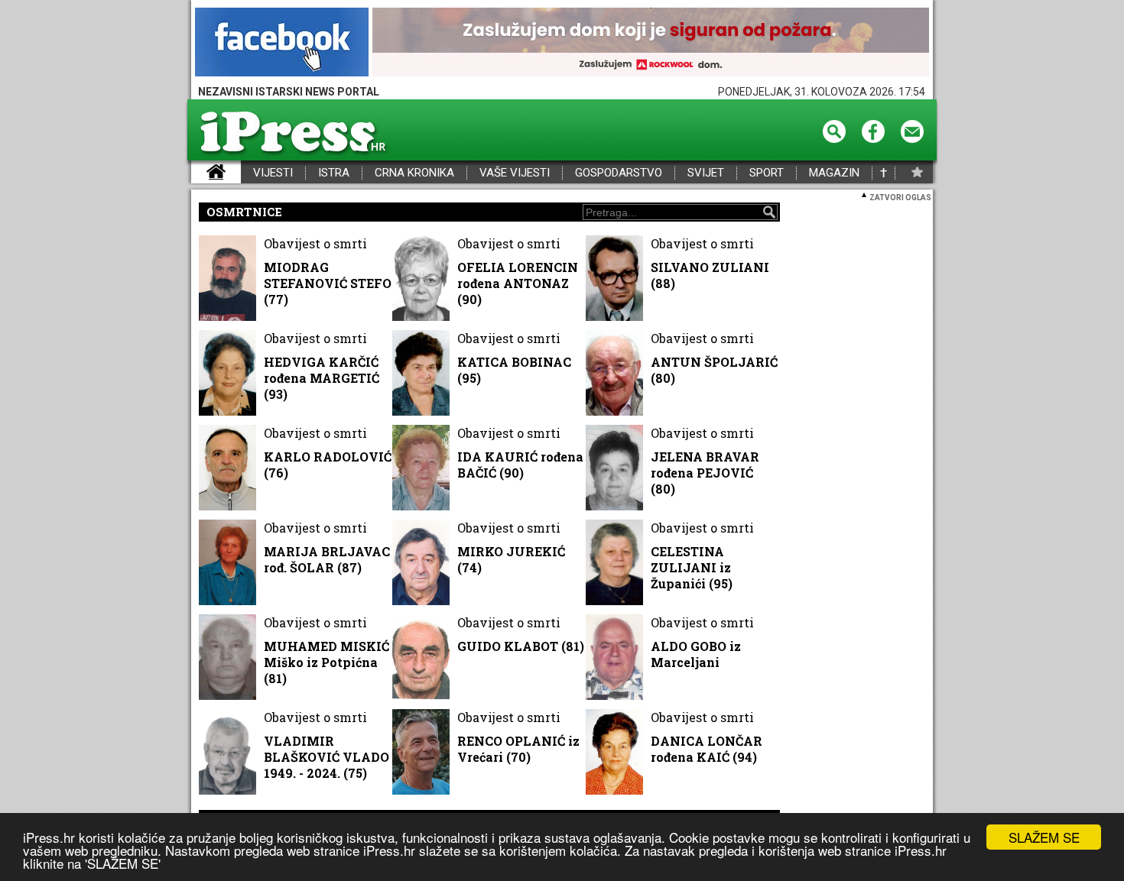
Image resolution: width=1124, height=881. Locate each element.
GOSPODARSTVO (618, 173)
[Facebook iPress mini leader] (282, 43)
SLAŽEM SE (1044, 837)
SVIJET (705, 173)
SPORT (766, 173)
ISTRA (333, 173)
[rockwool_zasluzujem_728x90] (650, 43)
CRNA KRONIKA (414, 173)
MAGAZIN (834, 173)
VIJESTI (273, 173)
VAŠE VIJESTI (514, 173)
